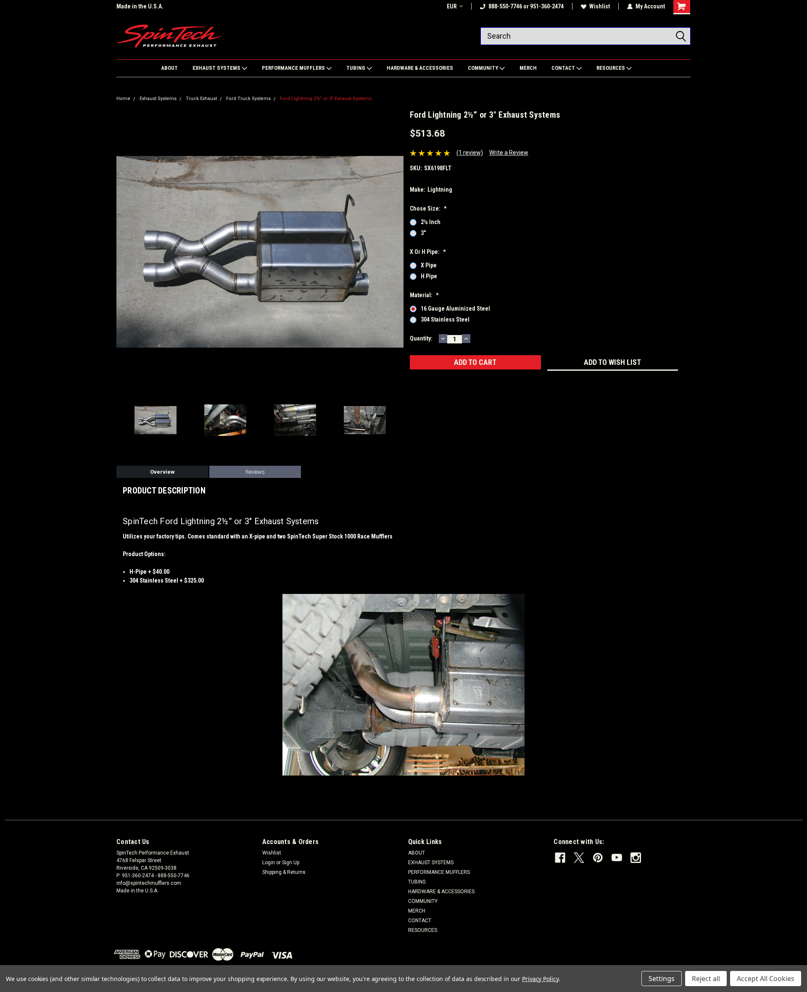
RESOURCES (611, 68)
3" (423, 233)
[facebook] (560, 857)
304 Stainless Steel (445, 319)
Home (123, 98)
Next (395, 252)
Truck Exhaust (201, 98)
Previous (124, 252)
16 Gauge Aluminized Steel (455, 308)
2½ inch (430, 222)
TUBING (356, 68)
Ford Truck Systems (248, 98)
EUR (452, 6)
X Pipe (429, 265)
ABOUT (169, 68)
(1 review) (469, 152)
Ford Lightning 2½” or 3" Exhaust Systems (326, 98)
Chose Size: (428, 208)
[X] (579, 857)
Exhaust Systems (158, 98)
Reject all (706, 978)
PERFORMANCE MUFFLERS (294, 68)
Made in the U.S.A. (140, 6)
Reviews (255, 472)
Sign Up (290, 862)
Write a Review (508, 152)
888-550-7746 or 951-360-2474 (526, 6)
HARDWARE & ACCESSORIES (420, 68)
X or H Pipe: (428, 251)
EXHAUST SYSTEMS (217, 68)
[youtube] (617, 857)
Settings (662, 978)
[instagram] (635, 857)
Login (268, 862)
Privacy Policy (540, 979)
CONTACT (563, 68)
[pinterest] (598, 857)
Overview (162, 472)
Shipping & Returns (284, 872)
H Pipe (429, 276)
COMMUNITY (483, 68)
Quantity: (421, 338)
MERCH (528, 68)
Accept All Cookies (765, 978)
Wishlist (599, 6)
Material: (424, 295)
